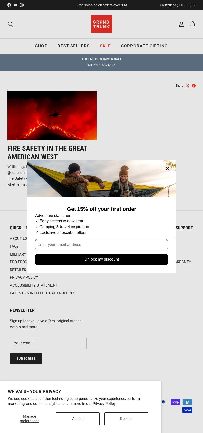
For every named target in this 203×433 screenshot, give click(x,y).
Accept (78, 418)
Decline (126, 418)
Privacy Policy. (104, 403)
